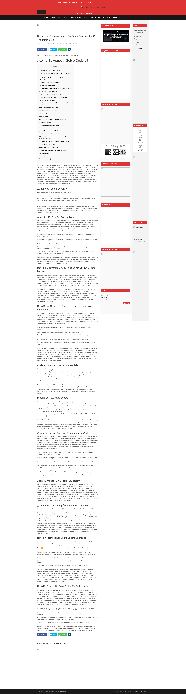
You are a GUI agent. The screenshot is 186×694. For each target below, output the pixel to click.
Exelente (138, 36)
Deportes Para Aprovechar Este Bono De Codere (52, 150)
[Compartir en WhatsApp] (62, 49)
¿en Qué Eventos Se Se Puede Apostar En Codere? (53, 128)
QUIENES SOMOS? (77, 2)
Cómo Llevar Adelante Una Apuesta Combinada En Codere (55, 88)
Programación (137, 240)
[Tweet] (53, 49)
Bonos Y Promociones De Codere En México (51, 94)
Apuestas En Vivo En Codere (47, 144)
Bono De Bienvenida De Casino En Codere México (53, 97)
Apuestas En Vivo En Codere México (49, 70)
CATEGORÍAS (66, 2)
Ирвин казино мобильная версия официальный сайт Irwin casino (84, 11)
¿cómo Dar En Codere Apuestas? (48, 91)
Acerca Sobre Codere (45, 122)
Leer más (126, 303)
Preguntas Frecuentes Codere (47, 85)
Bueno (138, 39)
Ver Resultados (140, 52)
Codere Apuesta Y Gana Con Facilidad (49, 82)
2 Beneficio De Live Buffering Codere (49, 125)
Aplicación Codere (44, 113)
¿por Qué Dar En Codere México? (48, 131)
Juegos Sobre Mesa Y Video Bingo (48, 147)
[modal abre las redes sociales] (69, 49)
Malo (137, 42)
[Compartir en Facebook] (42, 49)
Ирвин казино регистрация (84, 13)
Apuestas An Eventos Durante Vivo (49, 134)
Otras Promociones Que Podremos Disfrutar (51, 159)
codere (75, 375)
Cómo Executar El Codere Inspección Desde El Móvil (54, 141)
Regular (138, 45)
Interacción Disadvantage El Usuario (49, 107)
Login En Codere (43, 116)
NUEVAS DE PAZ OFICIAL (54, 43)
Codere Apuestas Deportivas (47, 100)
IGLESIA (104, 297)
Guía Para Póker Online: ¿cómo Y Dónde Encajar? (53, 119)
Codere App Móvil (44, 156)
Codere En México (44, 153)
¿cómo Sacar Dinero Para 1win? (48, 110)
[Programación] (141, 232)
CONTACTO (88, 2)
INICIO (59, 2)
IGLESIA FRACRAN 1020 (70, 43)
